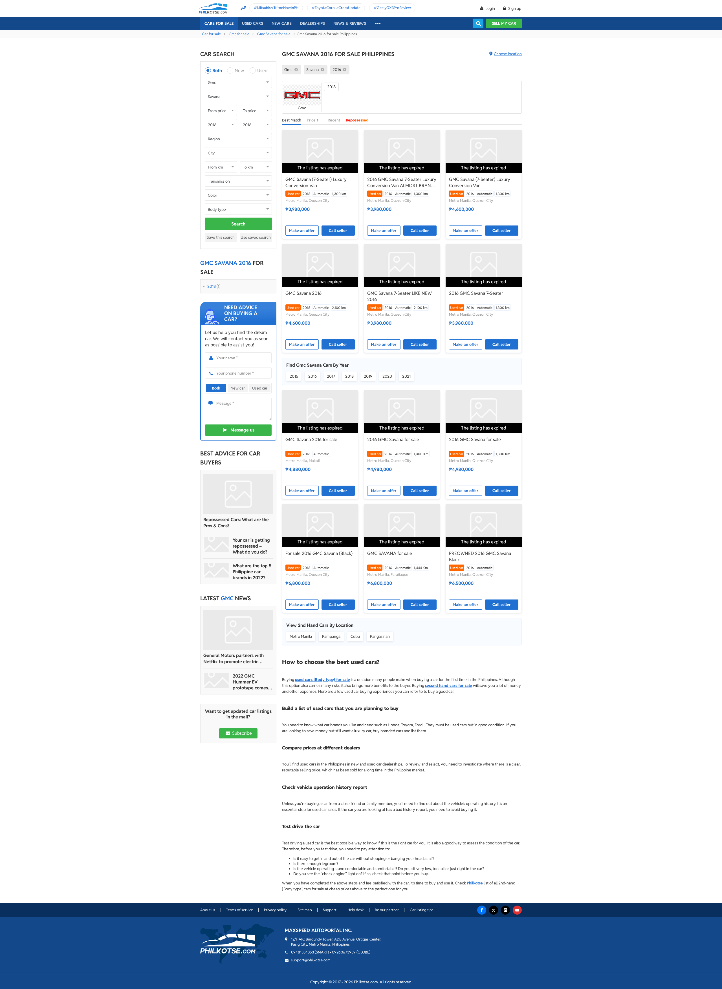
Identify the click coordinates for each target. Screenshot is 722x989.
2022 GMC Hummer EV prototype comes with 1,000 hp (250, 682)
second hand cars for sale (448, 685)
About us (207, 910)
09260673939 (344, 952)
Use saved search (256, 237)
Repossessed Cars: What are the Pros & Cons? (236, 523)
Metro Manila (301, 636)
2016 (312, 376)
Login (490, 8)
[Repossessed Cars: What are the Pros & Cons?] (238, 494)
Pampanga (331, 636)
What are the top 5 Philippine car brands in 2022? (252, 572)
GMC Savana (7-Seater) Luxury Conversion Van (316, 182)
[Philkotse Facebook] (481, 910)
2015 (294, 376)
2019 (368, 376)
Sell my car (504, 23)
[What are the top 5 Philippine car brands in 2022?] (216, 570)
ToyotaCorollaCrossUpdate (337, 7)
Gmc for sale (239, 34)
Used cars (252, 23)
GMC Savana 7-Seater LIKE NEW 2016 (399, 296)
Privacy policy (275, 910)
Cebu (355, 636)
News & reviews (349, 23)
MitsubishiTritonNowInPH (277, 7)
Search (238, 224)
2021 (406, 376)
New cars (282, 23)
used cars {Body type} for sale (322, 679)
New (239, 71)
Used (262, 71)
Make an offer (302, 230)
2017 (331, 376)
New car (237, 388)
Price (311, 120)
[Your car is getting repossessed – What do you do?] (216, 544)
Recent (334, 120)
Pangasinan (380, 636)
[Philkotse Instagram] (505, 910)
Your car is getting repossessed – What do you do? (251, 546)
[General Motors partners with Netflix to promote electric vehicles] (238, 630)
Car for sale (211, 34)
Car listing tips (421, 910)
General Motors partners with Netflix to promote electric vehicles (233, 658)
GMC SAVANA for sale (389, 553)
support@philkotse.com (311, 960)
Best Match (291, 120)
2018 (211, 286)
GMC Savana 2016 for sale (311, 439)
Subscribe (241, 733)
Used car (259, 388)
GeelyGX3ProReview (394, 7)
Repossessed (357, 120)
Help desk (355, 910)
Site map (305, 910)
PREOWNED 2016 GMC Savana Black (480, 556)
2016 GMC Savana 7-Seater (476, 293)
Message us (242, 430)
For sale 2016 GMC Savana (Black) (319, 553)
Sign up (514, 8)
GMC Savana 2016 (303, 293)
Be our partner (387, 910)
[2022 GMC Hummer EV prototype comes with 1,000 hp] (216, 680)
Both (217, 71)
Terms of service (239, 910)
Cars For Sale (219, 23)
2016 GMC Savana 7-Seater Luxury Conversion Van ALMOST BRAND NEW (401, 182)
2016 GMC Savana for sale (393, 439)
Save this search (221, 237)
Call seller (338, 230)
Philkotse (475, 883)
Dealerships (312, 23)
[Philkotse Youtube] (517, 910)
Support (329, 910)
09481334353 (302, 952)
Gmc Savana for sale (273, 34)
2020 (387, 376)
